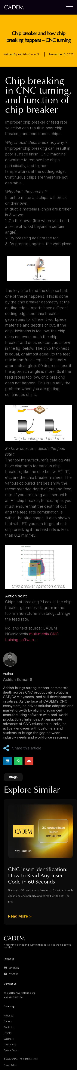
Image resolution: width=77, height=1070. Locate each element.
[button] (7, 761)
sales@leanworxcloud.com (19, 993)
